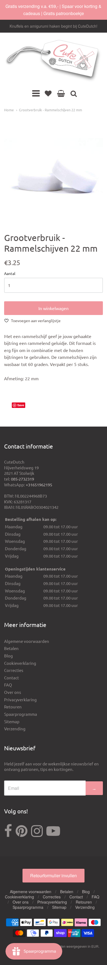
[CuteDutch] (53, 61)
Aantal (9, 273)
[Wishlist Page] (48, 93)
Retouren (13, 706)
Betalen (11, 648)
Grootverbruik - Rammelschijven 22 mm (50, 109)
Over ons (12, 692)
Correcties (13, 670)
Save (20, 405)
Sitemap (11, 721)
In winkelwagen (53, 308)
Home (9, 109)
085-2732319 (22, 478)
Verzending (15, 728)
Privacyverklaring (20, 699)
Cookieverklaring (20, 663)
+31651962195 (39, 484)
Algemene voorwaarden (26, 641)
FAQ (8, 684)
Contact (11, 677)
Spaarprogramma (20, 714)
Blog (8, 655)
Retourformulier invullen (53, 875)
